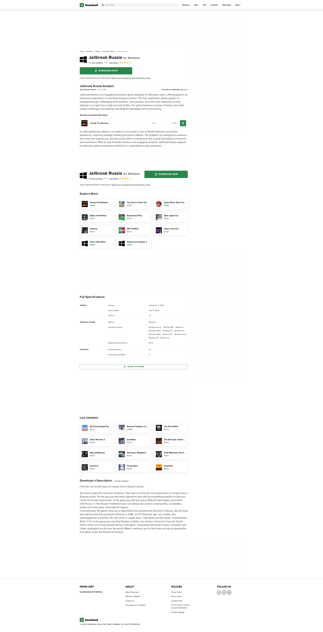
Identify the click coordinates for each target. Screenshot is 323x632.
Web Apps (226, 5)
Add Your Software (133, 596)
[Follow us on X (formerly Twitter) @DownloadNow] (224, 592)
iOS (204, 5)
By (96, 63)
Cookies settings (177, 612)
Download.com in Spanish (136, 605)
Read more (184, 89)
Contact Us (130, 601)
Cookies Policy (177, 601)
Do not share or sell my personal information (180, 606)
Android (214, 5)
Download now (108, 70)
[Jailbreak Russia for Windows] (83, 59)
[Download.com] (89, 5)
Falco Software (123, 481)
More (238, 5)
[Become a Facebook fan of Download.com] (219, 592)
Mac (196, 5)
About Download (132, 592)
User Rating (113, 63)
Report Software (135, 367)
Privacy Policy (176, 592)
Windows (185, 5)
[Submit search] (103, 5)
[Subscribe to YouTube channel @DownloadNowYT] (229, 592)
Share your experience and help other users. (131, 78)
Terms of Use (176, 596)
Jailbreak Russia (114, 57)
